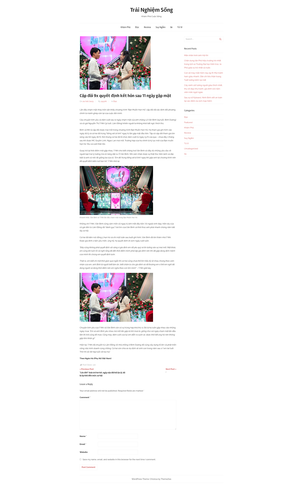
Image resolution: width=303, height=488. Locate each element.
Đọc (137, 27)
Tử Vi (179, 27)
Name (83, 436)
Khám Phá (125, 27)
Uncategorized (191, 148)
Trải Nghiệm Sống (151, 9)
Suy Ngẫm (160, 27)
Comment (85, 397)
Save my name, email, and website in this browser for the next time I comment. (119, 459)
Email (83, 444)
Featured (188, 122)
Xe (171, 27)
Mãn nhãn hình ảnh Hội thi (196, 55)
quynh (104, 101)
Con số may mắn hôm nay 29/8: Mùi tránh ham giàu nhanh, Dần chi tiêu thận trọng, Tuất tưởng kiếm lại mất (203, 76)
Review (147, 27)
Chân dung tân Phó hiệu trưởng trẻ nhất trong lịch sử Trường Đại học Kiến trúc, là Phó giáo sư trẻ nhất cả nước (202, 64)
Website (84, 452)
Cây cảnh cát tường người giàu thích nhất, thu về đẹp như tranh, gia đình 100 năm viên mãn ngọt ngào (203, 88)
